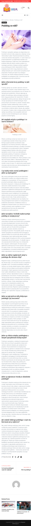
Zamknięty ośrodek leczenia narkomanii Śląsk (8, 510)
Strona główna (5, 20)
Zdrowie (12, 20)
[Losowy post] (24, 15)
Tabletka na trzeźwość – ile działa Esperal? (23, 512)
